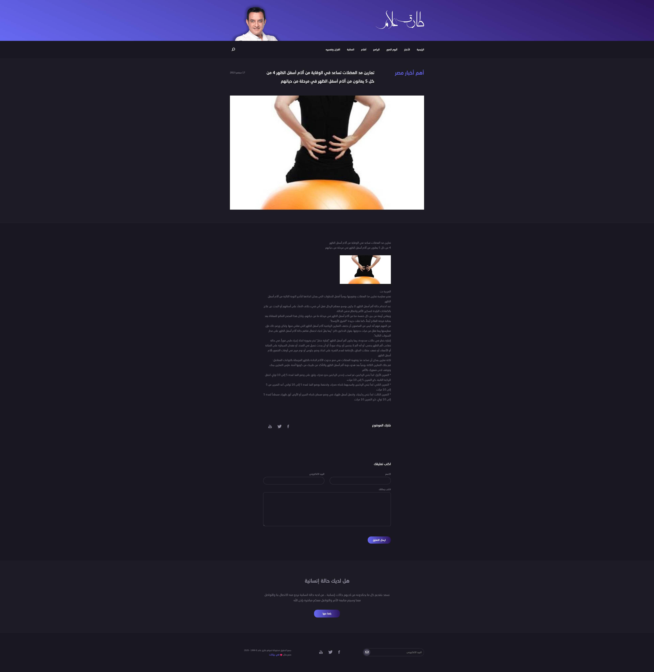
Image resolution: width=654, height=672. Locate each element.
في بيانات (274, 654)
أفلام (363, 49)
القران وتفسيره (333, 49)
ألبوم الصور (391, 49)
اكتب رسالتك (385, 489)
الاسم (388, 473)
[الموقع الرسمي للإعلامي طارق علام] (400, 19)
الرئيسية (420, 49)
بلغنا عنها (327, 613)
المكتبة (350, 49)
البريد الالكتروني (316, 473)
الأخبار (407, 49)
